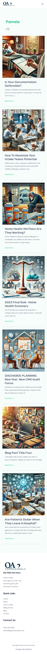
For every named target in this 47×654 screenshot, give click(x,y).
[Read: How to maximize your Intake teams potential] (23, 130)
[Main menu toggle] (42, 4)
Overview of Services (10, 586)
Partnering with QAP (10, 583)
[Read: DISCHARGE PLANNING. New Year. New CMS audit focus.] (23, 350)
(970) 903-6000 (8, 627)
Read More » (9, 100)
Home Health (8, 578)
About (5, 602)
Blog (5, 610)
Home (5, 599)
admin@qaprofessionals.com (13, 630)
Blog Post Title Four (18, 453)
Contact (6, 613)
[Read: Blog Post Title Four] (23, 427)
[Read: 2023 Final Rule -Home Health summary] (23, 277)
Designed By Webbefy (24, 649)
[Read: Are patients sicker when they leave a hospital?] (23, 494)
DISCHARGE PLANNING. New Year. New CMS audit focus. (22, 379)
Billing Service (8, 608)
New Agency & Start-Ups (12, 580)
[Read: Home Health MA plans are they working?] (23, 203)
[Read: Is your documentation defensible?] (23, 56)
